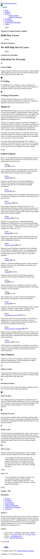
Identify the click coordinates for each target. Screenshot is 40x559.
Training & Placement (11, 505)
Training (7, 14)
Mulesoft (7, 233)
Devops (7, 191)
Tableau (7, 260)
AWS (6, 282)
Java (6, 166)
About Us (8, 12)
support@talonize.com (10, 3)
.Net (6, 293)
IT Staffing (8, 19)
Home (6, 10)
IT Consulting (9, 20)
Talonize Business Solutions (25, 551)
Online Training (13, 15)
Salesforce (8, 218)
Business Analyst (10, 245)
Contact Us (8, 509)
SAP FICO (8, 342)
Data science (8, 203)
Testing (7, 272)
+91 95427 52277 (8, 5)
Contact (7, 24)
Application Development (12, 22)
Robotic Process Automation (13, 328)
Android (7, 303)
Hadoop (7, 178)
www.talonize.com (16, 536)
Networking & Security (12, 315)
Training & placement (15, 17)
